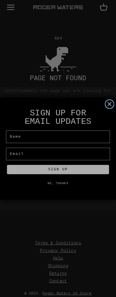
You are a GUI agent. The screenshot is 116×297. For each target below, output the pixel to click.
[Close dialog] (109, 104)
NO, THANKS (58, 183)
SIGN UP (58, 170)
